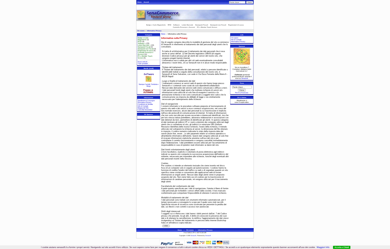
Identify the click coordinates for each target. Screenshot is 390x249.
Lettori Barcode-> (144, 45)
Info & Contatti (143, 106)
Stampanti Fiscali (201, 25)
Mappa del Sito (143, 108)
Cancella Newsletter (145, 110)
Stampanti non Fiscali (218, 25)
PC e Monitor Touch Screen (207, 27)
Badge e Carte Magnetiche (156, 25)
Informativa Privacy (154, 31)
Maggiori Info (323, 247)
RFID (169, 25)
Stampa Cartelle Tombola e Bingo (148, 85)
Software (176, 25)
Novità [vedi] (148, 68)
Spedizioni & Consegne (146, 100)
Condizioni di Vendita (145, 104)
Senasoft (244, 78)
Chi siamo (141, 31)
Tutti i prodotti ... (143, 63)
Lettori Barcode (187, 25)
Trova (242, 83)
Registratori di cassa (236, 25)
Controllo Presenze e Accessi (184, 27)
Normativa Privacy (144, 102)
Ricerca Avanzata (241, 93)
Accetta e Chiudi (342, 247)
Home (139, 2)
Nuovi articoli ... (143, 62)
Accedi (146, 2)
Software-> (142, 43)
